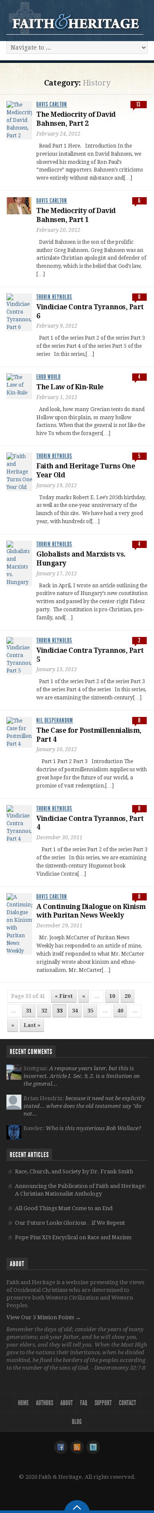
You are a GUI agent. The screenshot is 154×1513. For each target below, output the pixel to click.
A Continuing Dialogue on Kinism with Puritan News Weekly (91, 911)
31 (29, 1010)
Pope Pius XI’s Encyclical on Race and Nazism (73, 1237)
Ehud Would (48, 377)
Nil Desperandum (54, 720)
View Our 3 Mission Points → (43, 1317)
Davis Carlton (51, 104)
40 (120, 1010)
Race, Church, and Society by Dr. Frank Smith (74, 1171)
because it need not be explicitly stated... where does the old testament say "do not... (84, 1106)
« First (64, 996)
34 (75, 1010)
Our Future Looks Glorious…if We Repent (70, 1223)
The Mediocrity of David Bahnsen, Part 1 (76, 215)
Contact (127, 1403)
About (66, 1403)
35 (90, 1010)
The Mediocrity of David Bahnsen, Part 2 (76, 118)
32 (44, 1010)
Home (23, 1403)
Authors (44, 1403)
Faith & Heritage (74, 18)
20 (127, 996)
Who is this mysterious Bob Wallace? (93, 1128)
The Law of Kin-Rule (70, 387)
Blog (77, 1422)
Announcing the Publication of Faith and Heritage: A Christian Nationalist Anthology (80, 1190)
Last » (32, 1025)
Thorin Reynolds (54, 297)
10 (112, 996)
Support (103, 1403)
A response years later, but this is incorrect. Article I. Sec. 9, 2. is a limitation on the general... (82, 1076)
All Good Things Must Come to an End (64, 1208)
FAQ (83, 1403)
